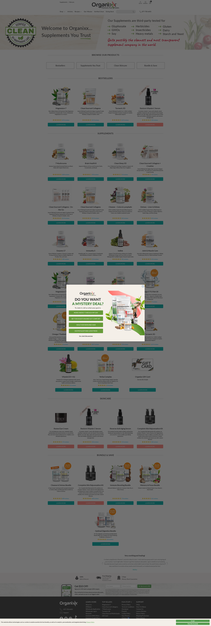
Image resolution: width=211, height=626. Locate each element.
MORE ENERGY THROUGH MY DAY (86, 313)
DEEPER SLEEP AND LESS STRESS (86, 331)
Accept (193, 621)
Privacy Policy (90, 622)
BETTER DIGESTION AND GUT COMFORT (86, 319)
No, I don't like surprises (86, 336)
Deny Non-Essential (193, 623)
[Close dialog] (143, 286)
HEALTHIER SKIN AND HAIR (86, 325)
